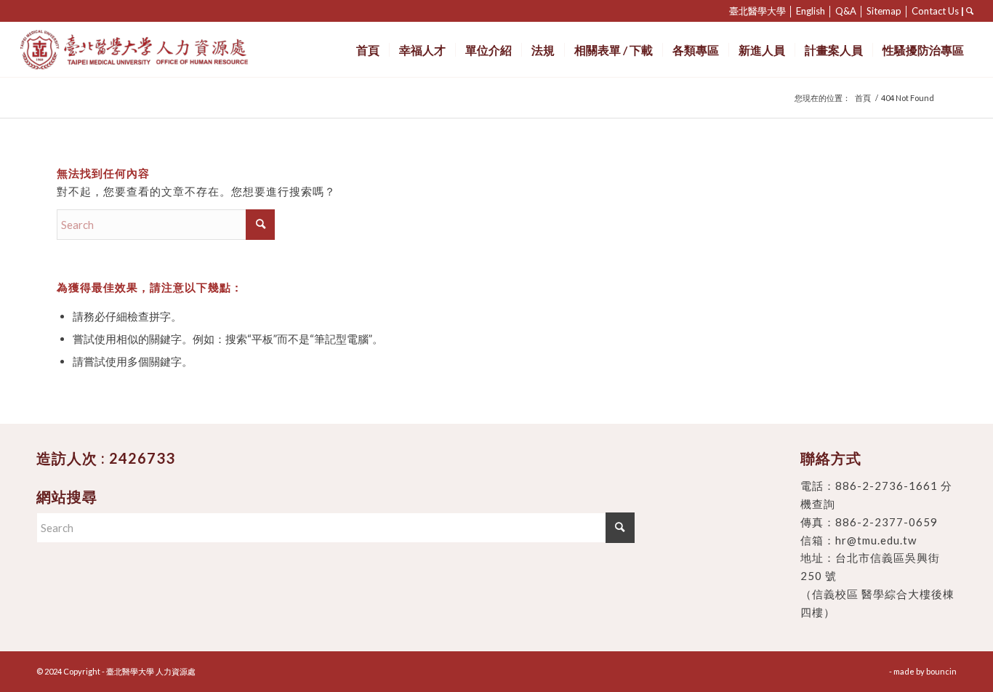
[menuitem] (368, 50)
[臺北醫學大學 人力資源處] (166, 50)
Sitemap (884, 11)
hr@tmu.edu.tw (876, 540)
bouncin (941, 671)
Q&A (845, 11)
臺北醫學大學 (757, 11)
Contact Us (935, 11)
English (810, 11)
